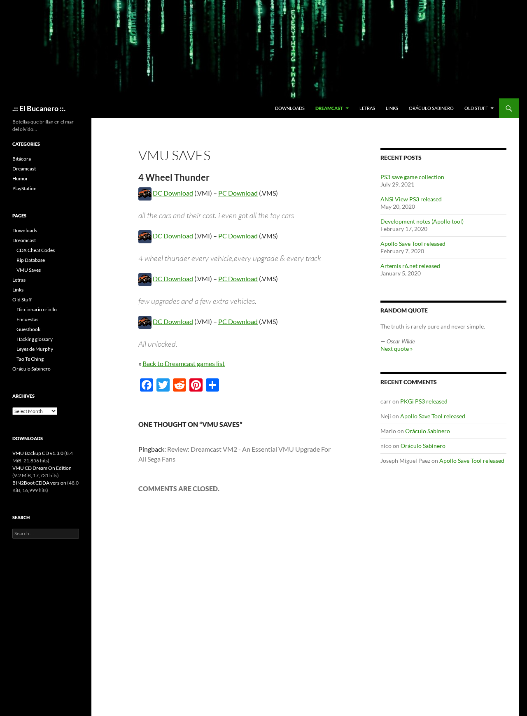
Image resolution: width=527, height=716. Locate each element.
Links (392, 108)
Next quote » (396, 348)
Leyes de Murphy (34, 349)
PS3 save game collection (412, 176)
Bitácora (21, 159)
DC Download (173, 193)
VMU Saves (28, 270)
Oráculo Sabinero (431, 108)
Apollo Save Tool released (412, 243)
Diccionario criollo (36, 309)
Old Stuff (476, 108)
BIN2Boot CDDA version (39, 483)
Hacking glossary (34, 339)
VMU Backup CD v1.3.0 (37, 453)
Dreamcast (329, 108)
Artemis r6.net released (410, 265)
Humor (20, 178)
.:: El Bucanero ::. (38, 108)
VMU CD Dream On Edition (42, 468)
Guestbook (28, 329)
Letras (367, 108)
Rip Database (30, 260)
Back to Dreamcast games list (183, 363)
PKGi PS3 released (424, 401)
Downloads (290, 108)
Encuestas (27, 319)
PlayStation (24, 188)
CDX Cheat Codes (35, 250)
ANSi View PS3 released (411, 199)
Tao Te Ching (30, 359)
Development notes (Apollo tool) (422, 221)
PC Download (238, 193)
